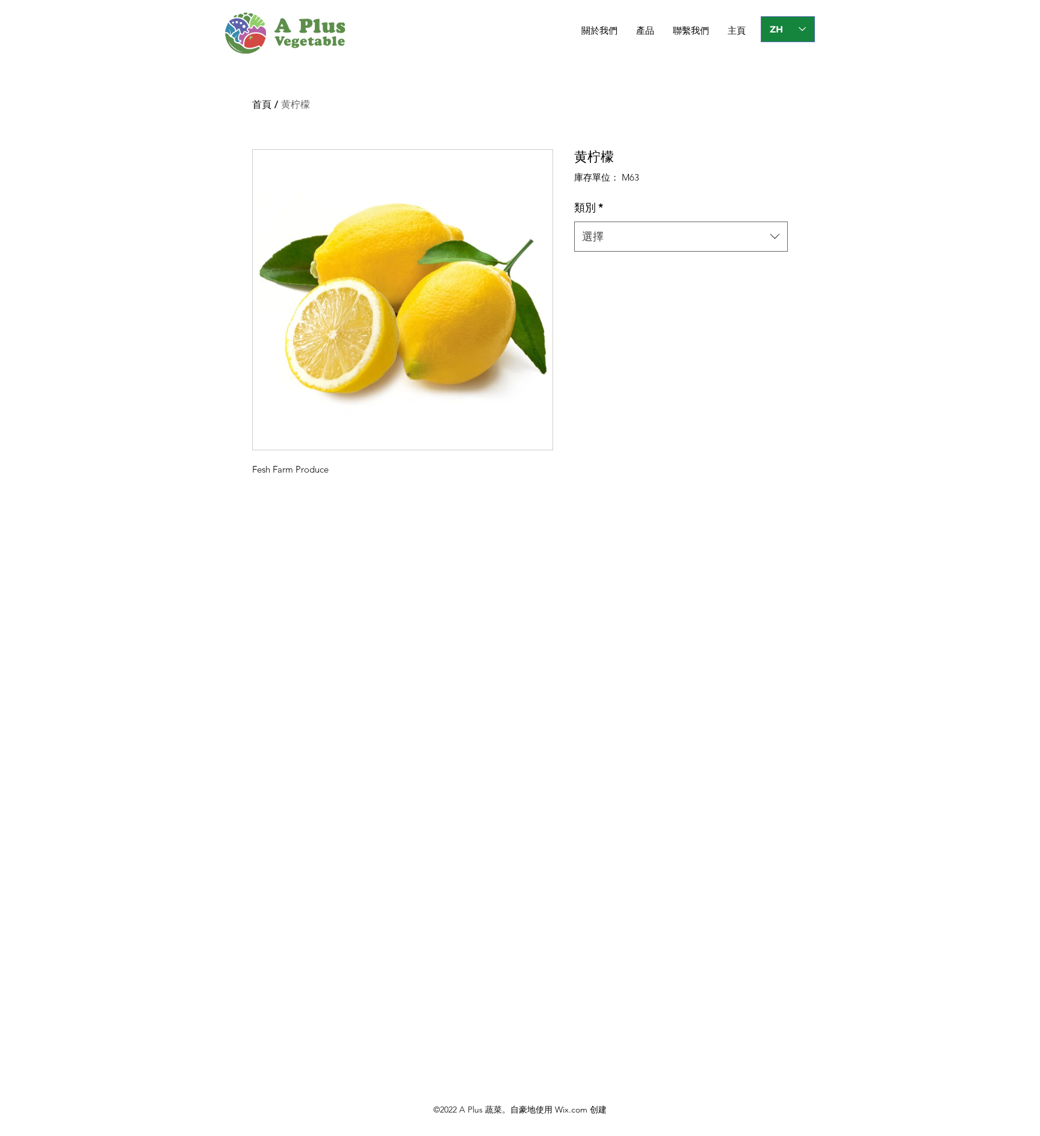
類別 (588, 207)
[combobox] (681, 237)
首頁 (261, 104)
